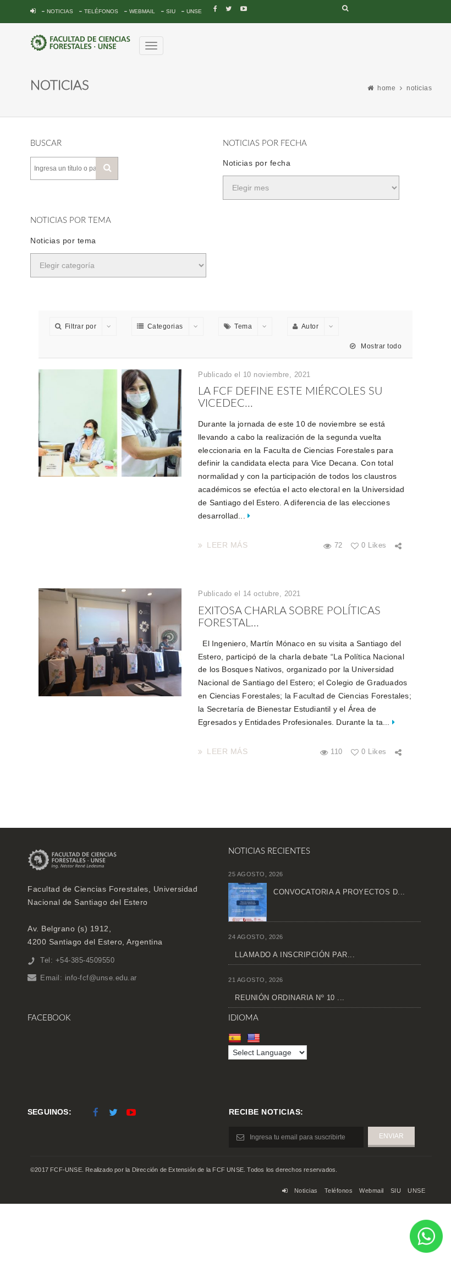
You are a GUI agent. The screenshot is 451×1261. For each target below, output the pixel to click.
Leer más (227, 545)
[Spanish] (236, 1038)
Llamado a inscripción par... (295, 955)
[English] (255, 1038)
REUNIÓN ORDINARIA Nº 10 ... (290, 997)
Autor (310, 326)
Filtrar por (81, 326)
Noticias (60, 11)
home (386, 88)
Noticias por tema (63, 240)
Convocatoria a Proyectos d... (339, 892)
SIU (170, 11)
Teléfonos (101, 11)
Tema (243, 326)
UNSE (194, 11)
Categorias (165, 326)
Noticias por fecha (256, 163)
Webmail (142, 11)
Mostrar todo (380, 346)
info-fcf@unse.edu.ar (101, 978)
